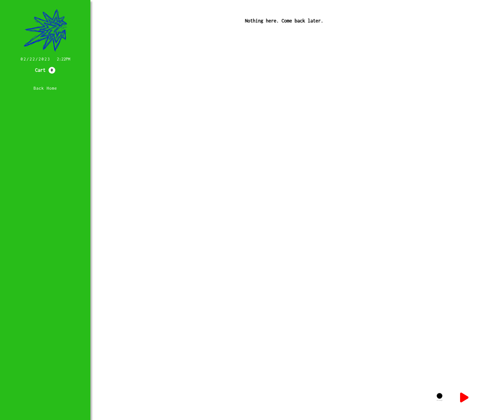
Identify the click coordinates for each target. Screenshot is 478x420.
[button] (45, 70)
